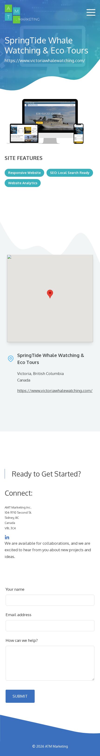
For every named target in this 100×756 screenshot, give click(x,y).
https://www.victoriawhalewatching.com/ (45, 60)
